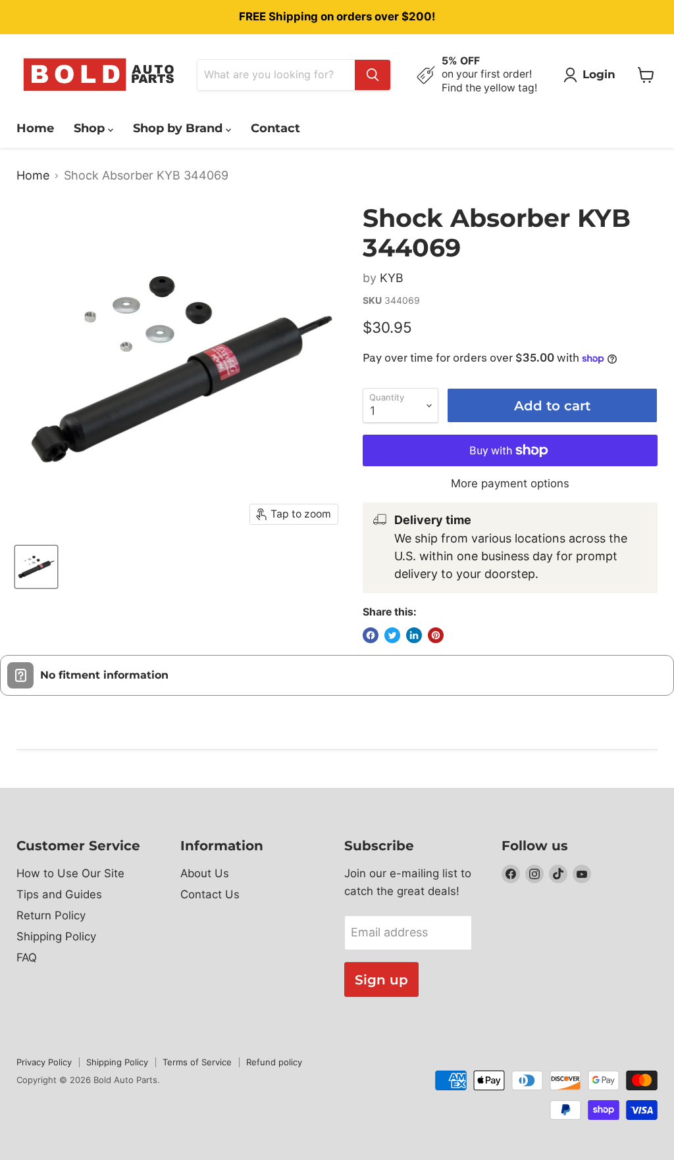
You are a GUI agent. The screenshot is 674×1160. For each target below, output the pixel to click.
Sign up (381, 979)
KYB (391, 278)
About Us (204, 873)
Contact (275, 128)
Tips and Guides (59, 894)
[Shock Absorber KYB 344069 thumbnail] (36, 567)
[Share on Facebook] (370, 635)
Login (599, 74)
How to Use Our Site (70, 873)
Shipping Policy (56, 936)
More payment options (510, 483)
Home (35, 128)
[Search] (372, 75)
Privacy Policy (44, 1062)
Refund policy (274, 1062)
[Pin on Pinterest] (436, 635)
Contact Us (210, 894)
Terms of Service (197, 1062)
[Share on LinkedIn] (414, 635)
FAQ (26, 957)
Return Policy (51, 915)
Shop (91, 128)
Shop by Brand (179, 128)
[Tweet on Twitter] (392, 635)
